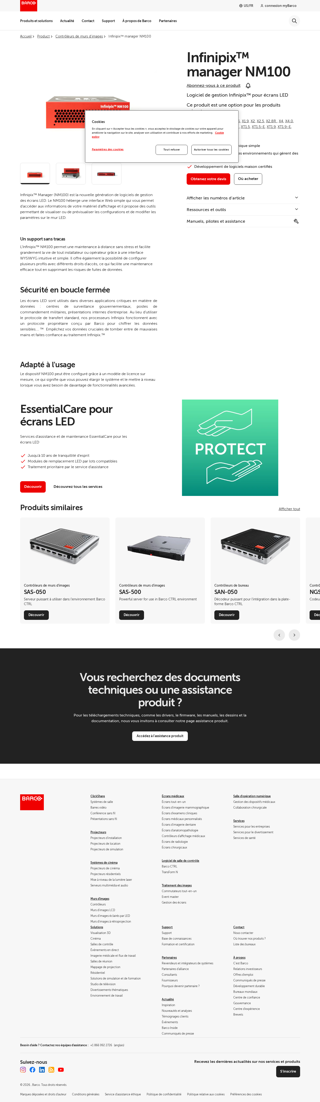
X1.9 (245, 121)
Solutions (96, 927)
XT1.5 (245, 127)
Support (108, 21)
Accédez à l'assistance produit (160, 736)
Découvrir (33, 487)
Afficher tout (289, 509)
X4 (281, 121)
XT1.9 (271, 127)
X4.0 (289, 121)
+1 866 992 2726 (107, 1045)
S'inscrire (288, 1071)
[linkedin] (42, 1070)
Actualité (67, 21)
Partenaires (168, 21)
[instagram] (23, 1070)
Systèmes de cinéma (103, 862)
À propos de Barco (136, 21)
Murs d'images (99, 898)
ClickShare (97, 796)
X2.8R (271, 121)
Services (238, 821)
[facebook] (32, 1070)
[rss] (51, 1070)
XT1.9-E (284, 127)
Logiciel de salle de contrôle (180, 860)
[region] (162, 136)
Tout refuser (171, 149)
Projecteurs (98, 832)
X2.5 (260, 121)
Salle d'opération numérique (252, 796)
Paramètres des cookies (108, 149)
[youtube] (61, 1070)
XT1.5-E (258, 127)
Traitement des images (177, 885)
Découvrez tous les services (78, 487)
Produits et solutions (36, 21)
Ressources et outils (206, 209)
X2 (253, 121)
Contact (88, 21)
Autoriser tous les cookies (211, 149)
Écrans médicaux (173, 796)
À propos (239, 957)
